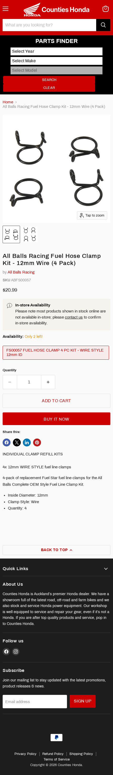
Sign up (82, 701)
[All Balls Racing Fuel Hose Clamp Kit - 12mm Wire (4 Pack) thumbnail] (11, 234)
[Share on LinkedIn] (27, 442)
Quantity (9, 370)
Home (8, 102)
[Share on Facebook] (7, 442)
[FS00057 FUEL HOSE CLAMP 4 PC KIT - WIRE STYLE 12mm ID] (56, 361)
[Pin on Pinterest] (37, 442)
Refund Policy (53, 754)
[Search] (103, 25)
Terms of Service (57, 759)
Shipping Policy (81, 754)
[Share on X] (17, 442)
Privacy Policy (25, 754)
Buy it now (56, 419)
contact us (74, 317)
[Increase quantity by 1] (48, 382)
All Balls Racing (21, 272)
